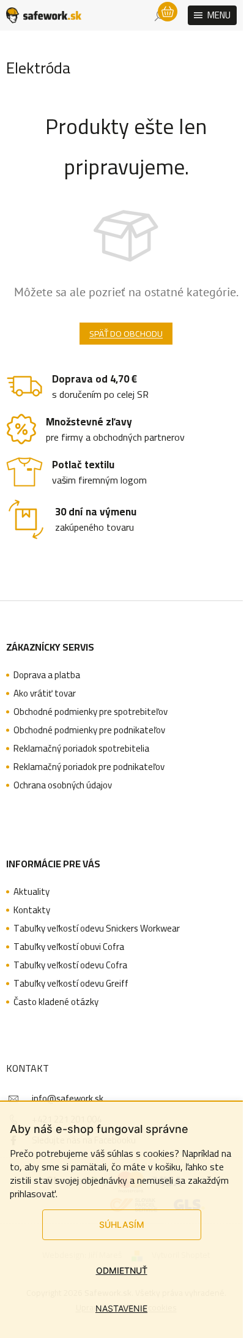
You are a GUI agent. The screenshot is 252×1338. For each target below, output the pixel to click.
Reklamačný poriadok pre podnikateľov (89, 767)
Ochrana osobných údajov (62, 785)
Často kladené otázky (55, 1002)
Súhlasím (121, 1224)
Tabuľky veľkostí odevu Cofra (70, 965)
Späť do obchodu (126, 334)
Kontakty (31, 910)
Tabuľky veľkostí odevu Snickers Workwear (96, 928)
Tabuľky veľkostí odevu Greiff (70, 983)
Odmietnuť (121, 1270)
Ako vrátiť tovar (44, 693)
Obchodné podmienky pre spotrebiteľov (90, 712)
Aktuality (31, 891)
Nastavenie (121, 1308)
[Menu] (212, 15)
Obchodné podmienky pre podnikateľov (89, 730)
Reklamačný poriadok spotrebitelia (81, 748)
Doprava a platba (46, 675)
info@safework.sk (67, 1098)
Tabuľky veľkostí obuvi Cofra (68, 947)
